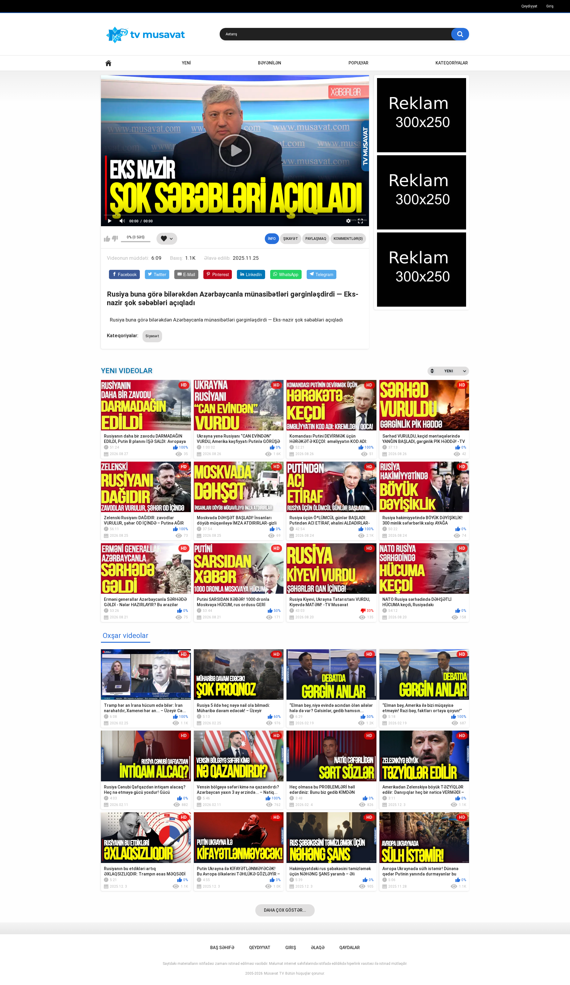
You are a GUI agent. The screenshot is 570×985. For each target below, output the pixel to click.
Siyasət (152, 336)
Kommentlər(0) (348, 239)
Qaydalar (349, 947)
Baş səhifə (222, 947)
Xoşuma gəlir (107, 239)
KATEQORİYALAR (452, 63)
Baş (108, 63)
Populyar (358, 63)
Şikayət (290, 239)
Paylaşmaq (315, 239)
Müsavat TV (274, 973)
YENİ (186, 63)
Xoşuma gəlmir (115, 239)
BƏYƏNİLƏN (269, 63)
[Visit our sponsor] (421, 115)
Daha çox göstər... (285, 910)
